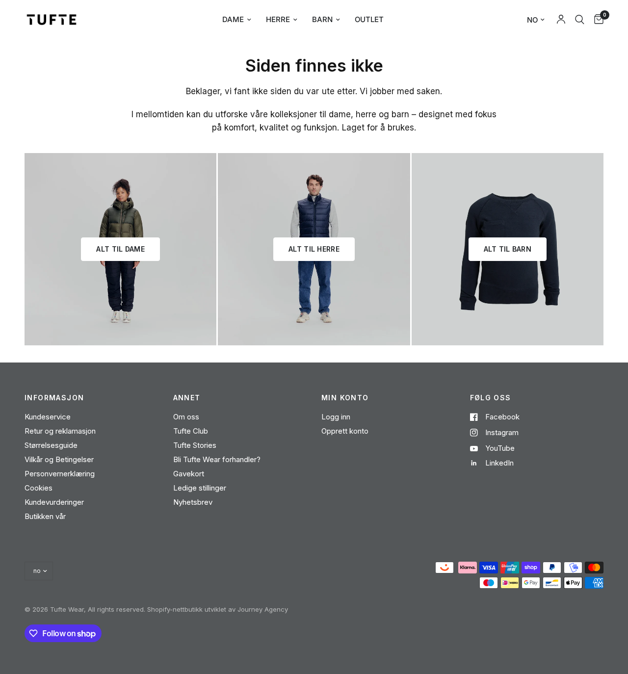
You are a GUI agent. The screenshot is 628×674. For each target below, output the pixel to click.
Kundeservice (48, 416)
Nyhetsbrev (192, 502)
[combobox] (579, 19)
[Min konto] (561, 19)
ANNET (187, 397)
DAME (233, 19)
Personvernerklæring (60, 473)
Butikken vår (45, 516)
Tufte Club (190, 431)
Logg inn (335, 416)
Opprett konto (344, 431)
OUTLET (369, 19)
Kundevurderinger (54, 502)
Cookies (38, 488)
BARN (322, 19)
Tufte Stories (194, 445)
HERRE (278, 19)
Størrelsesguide (51, 445)
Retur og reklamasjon (60, 431)
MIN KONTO (345, 397)
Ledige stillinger (199, 488)
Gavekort (188, 473)
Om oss (186, 416)
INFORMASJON (54, 397)
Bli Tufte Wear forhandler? (217, 459)
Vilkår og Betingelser (59, 459)
